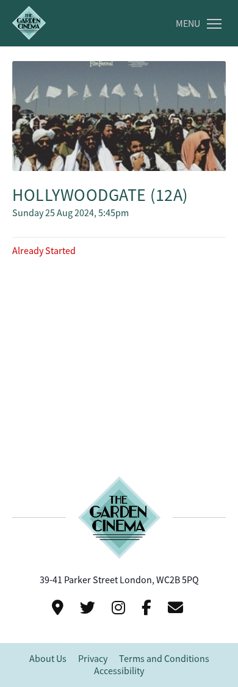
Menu (188, 24)
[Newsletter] (177, 607)
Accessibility (119, 671)
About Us (48, 659)
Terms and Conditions (164, 659)
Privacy (92, 659)
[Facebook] (148, 607)
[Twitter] (89, 607)
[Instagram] (120, 607)
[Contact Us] (59, 607)
